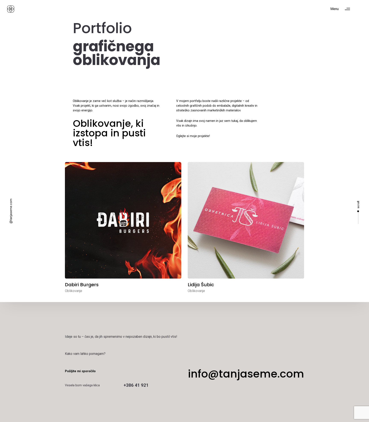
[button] (342, 9)
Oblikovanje (73, 291)
